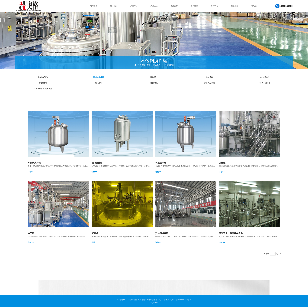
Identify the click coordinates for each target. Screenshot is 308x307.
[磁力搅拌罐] (122, 133)
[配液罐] (122, 204)
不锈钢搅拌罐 (168, 65)
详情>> (31, 172)
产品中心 (156, 65)
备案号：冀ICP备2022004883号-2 (177, 300)
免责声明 (154, 302)
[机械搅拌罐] (186, 133)
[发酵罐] (249, 133)
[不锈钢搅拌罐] (58, 133)
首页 (148, 65)
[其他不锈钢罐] (186, 204)
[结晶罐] (58, 204)
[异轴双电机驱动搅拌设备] (249, 204)
